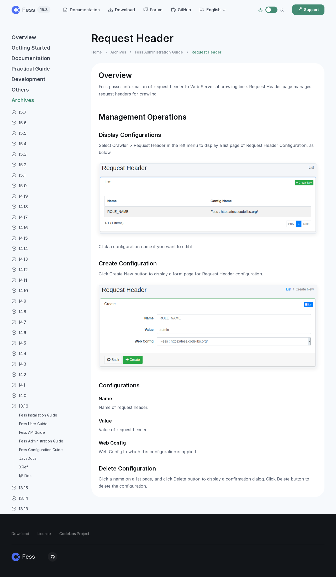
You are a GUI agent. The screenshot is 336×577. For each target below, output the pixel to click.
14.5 (22, 343)
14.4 (22, 353)
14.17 (23, 217)
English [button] (213, 9)
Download (20, 533)
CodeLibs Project (74, 533)
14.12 (23, 269)
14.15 (23, 238)
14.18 (23, 206)
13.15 (23, 487)
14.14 (23, 248)
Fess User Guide (33, 423)
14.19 (23, 196)
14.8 (22, 311)
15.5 (22, 133)
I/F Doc (25, 475)
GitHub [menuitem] (184, 9)
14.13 (23, 259)
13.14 (23, 498)
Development (28, 79)
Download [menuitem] (125, 9)
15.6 (22, 122)
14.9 (22, 301)
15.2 (22, 164)
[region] (48, 300)
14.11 (22, 280)
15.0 (22, 185)
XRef (23, 467)
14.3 (22, 364)
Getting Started (31, 48)
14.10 (23, 290)
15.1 (21, 175)
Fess (35, 9)
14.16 (23, 227)
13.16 (23, 406)
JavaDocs (27, 458)
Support (311, 9)
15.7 (22, 112)
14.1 (21, 385)
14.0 (22, 395)
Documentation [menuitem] (85, 9)
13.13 (23, 508)
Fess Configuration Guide (41, 449)
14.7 (22, 322)
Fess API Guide (32, 432)
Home (96, 52)
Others (20, 90)
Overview (24, 37)
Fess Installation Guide (38, 415)
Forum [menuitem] (156, 9)
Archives (23, 100)
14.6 (22, 332)
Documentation (31, 58)
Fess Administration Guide (41, 441)
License (44, 533)
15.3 (22, 154)
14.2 (22, 374)
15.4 (22, 143)
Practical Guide (31, 69)
